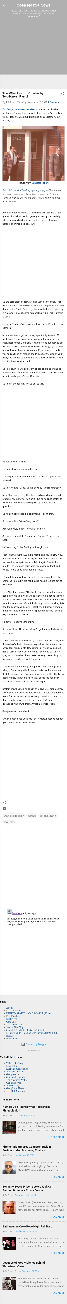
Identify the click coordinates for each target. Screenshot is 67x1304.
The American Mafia (16, 1080)
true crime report (48, 815)
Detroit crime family (14, 815)
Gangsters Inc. (13, 1074)
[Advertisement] (33, 53)
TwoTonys (9, 822)
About (9, 1007)
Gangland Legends (15, 1077)
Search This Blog (14, 1027)
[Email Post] (4, 809)
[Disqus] (33, 867)
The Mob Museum (15, 1091)
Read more (58, 1137)
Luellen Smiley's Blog (17, 1068)
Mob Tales (11, 1066)
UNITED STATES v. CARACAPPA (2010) (28, 1013)
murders (32, 815)
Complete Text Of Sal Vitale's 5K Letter (26, 1030)
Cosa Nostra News (34, 5)
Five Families (12, 1016)
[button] (63, 94)
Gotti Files (11, 1021)
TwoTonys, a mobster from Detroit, (20, 109)
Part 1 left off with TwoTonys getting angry (24, 190)
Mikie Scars (12, 1038)
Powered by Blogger (35, 1044)
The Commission (14, 1024)
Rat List (10, 1035)
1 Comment (53, 102)
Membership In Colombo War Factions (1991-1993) (31, 1033)
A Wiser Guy (12, 1085)
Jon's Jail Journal (14, 1071)
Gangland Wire (13, 1082)
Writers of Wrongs (15, 1063)
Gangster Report (40, 182)
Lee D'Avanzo (13, 1010)
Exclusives (11, 1019)
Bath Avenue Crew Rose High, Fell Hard (27, 1226)
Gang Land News (15, 1088)
